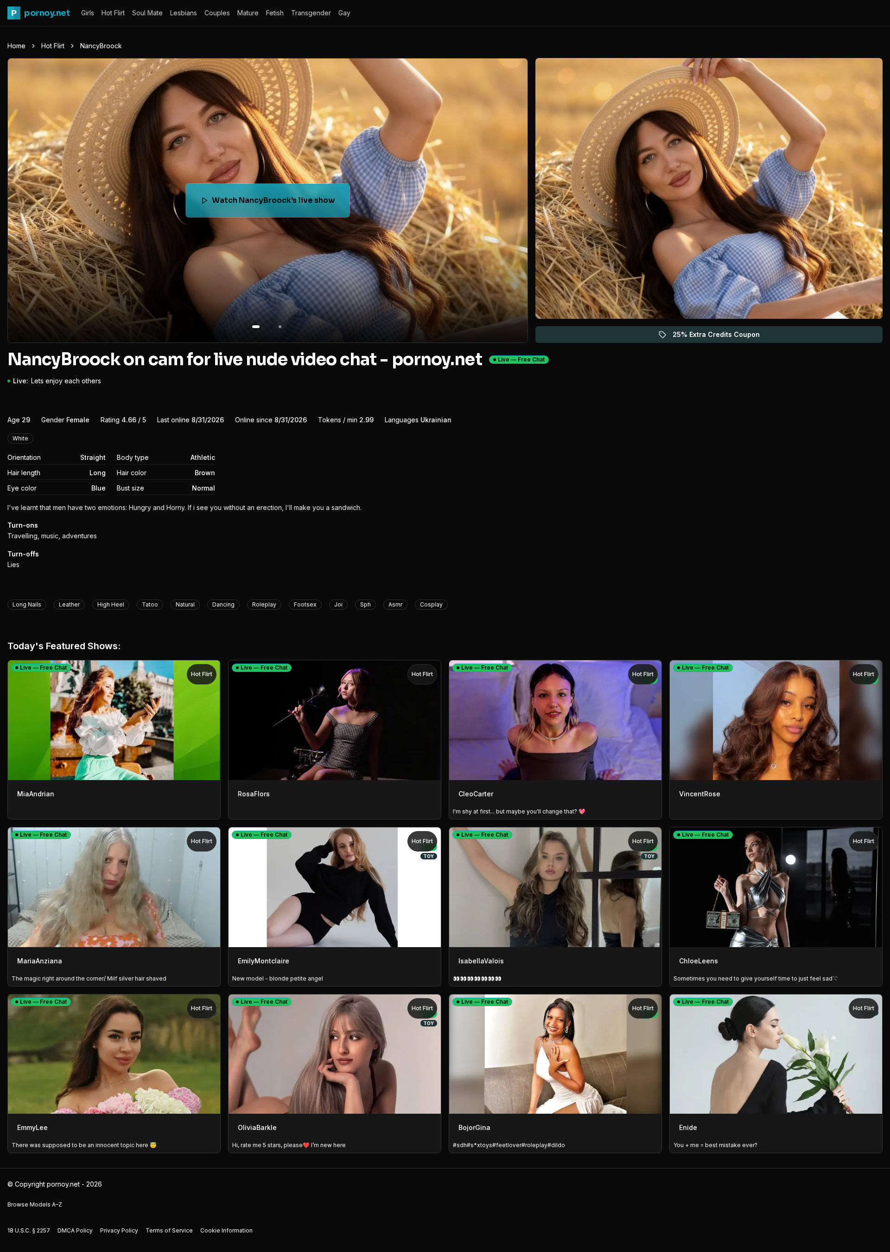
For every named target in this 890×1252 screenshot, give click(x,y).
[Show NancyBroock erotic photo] (256, 326)
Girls (87, 13)
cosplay (431, 604)
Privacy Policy (119, 1230)
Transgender (311, 13)
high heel (110, 604)
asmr (395, 604)
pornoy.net (40, 13)
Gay (344, 13)
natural (185, 604)
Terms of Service (169, 1230)
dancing (223, 604)
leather (69, 604)
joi (338, 604)
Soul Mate (147, 13)
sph (365, 604)
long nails (27, 604)
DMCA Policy (75, 1230)
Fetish (275, 13)
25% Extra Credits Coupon (721, 336)
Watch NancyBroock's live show (275, 203)
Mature (248, 13)
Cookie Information (226, 1230)
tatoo (150, 604)
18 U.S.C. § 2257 (28, 1230)
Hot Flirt (113, 13)
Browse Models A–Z (34, 1204)
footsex (305, 604)
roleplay (264, 604)
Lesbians (183, 13)
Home (16, 46)
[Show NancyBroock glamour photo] (280, 326)
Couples (217, 13)
